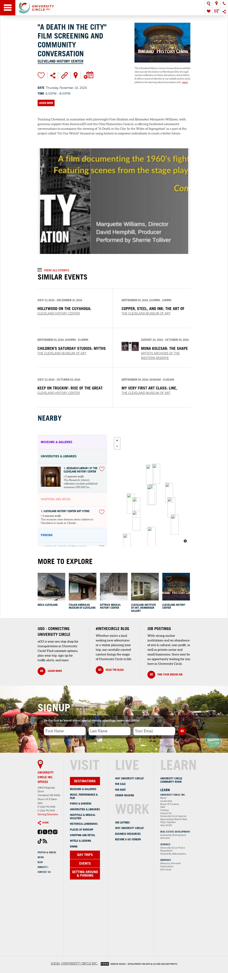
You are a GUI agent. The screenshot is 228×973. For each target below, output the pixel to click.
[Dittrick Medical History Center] (114, 586)
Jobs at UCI (166, 825)
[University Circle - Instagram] (55, 833)
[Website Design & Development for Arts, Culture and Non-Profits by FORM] (137, 963)
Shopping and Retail (82, 835)
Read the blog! (111, 670)
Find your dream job (166, 674)
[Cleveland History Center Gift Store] (151, 495)
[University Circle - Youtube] (50, 833)
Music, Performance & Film (84, 796)
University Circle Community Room (171, 780)
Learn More (46, 103)
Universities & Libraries (85, 809)
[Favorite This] (101, 469)
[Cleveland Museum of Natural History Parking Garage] (136, 507)
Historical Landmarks (84, 824)
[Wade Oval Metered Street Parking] (136, 521)
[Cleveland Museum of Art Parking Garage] (127, 544)
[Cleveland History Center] (162, 64)
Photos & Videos (47, 852)
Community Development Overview (173, 836)
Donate (43, 867)
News (41, 857)
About (163, 797)
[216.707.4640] (224, 4)
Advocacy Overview (170, 863)
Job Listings (122, 822)
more (185, 82)
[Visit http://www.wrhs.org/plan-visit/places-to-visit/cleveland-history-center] (64, 75)
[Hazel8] (169, 493)
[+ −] (151, 490)
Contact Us (44, 872)
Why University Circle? (129, 778)
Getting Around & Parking (85, 874)
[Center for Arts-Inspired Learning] (156, 474)
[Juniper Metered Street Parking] (175, 525)
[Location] (216, 4)
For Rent (120, 790)
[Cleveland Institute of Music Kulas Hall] (171, 507)
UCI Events (165, 869)
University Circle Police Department (172, 849)
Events (85, 863)
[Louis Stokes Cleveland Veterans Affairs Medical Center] (131, 503)
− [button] (117, 446)
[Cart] (216, 11)
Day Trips (85, 854)
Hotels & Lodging (80, 841)
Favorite (41, 75)
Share (45, 822)
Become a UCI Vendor (128, 839)
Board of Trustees (169, 804)
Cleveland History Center (60, 61)
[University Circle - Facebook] (40, 833)
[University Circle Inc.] (150, 475)
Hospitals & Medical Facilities (82, 816)
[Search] (208, 4)
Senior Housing (124, 795)
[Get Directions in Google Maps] (75, 75)
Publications (166, 866)
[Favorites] (208, 11)
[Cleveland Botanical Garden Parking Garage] (151, 537)
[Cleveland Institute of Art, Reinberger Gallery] (145, 586)
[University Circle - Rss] (45, 842)
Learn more (51, 671)
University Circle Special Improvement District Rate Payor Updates (173, 819)
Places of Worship (81, 829)
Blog (40, 862)
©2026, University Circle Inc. (74, 963)
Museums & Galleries (83, 789)
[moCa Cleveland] (51, 586)
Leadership (166, 801)
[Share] (224, 11)
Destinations (85, 781)
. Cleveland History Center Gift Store (65, 511)
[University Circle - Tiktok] (40, 843)
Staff (162, 807)
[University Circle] (114, 7)
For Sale (120, 784)
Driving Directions (48, 814)
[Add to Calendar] (88, 75)
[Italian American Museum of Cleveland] (82, 586)
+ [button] (117, 440)
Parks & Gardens (81, 803)
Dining (73, 846)
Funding (164, 810)
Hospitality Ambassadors (173, 853)
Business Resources (128, 834)
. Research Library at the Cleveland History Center (80, 470)
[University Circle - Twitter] (45, 833)
